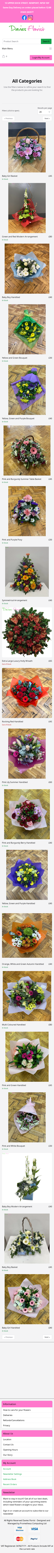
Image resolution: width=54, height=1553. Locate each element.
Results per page (45, 108)
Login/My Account (40, 57)
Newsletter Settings (12, 1474)
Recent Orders (10, 1484)
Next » (47, 118)
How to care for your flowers (17, 1410)
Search (46, 41)
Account (7, 1468)
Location (7, 1439)
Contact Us (8, 1444)
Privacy (6, 1425)
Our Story (7, 1455)
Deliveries (7, 1415)
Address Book (9, 1479)
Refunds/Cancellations (13, 1420)
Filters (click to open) (10, 110)
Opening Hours (10, 1449)
